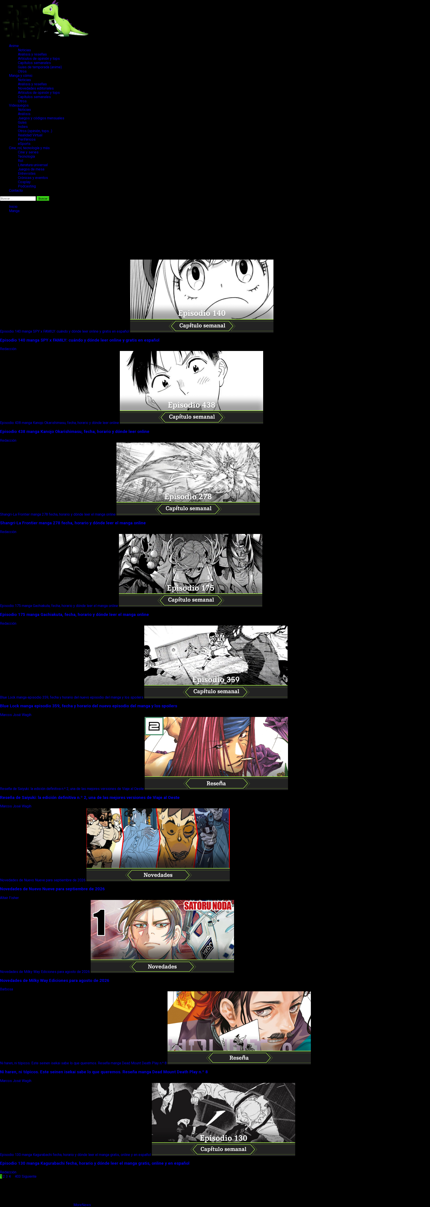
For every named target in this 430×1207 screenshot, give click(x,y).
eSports (24, 144)
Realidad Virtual (30, 135)
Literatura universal (33, 165)
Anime (14, 46)
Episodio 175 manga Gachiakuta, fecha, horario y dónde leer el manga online (59, 606)
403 (18, 1176)
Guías (22, 122)
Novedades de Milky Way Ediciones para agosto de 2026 (45, 972)
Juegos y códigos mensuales (41, 118)
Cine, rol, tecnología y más (29, 148)
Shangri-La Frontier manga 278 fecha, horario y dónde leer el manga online (58, 514)
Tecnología (26, 156)
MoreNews (82, 1205)
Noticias (24, 50)
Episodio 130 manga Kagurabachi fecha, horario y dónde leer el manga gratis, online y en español (75, 1155)
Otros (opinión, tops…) (35, 131)
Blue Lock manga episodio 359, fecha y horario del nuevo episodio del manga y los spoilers (71, 697)
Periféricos (27, 139)
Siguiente (29, 1176)
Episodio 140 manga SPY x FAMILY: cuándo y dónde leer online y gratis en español (64, 331)
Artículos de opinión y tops (39, 58)
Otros (22, 71)
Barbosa (7, 989)
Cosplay (24, 182)
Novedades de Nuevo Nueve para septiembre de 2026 (43, 880)
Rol (20, 161)
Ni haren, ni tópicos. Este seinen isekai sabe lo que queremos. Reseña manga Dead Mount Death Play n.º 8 (83, 1063)
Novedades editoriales (36, 88)
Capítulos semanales (34, 63)
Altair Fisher (10, 898)
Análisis (24, 114)
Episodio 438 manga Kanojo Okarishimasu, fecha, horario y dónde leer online (59, 423)
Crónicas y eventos (33, 178)
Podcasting (27, 186)
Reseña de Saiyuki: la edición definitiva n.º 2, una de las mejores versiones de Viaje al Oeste (72, 789)
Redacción (8, 349)
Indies (23, 127)
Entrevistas (27, 173)
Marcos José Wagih (16, 715)
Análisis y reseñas (32, 54)
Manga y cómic (20, 75)
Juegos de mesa (31, 169)
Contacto (16, 190)
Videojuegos (19, 105)
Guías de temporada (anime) (40, 67)
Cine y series (28, 152)
